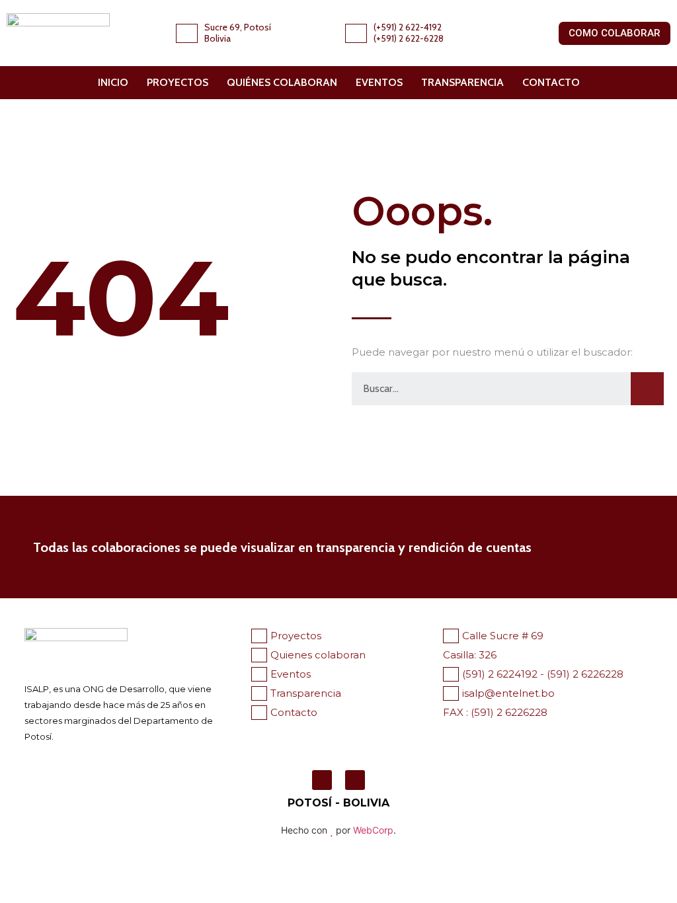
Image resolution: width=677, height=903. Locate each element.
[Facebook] (322, 780)
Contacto (551, 82)
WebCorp (373, 830)
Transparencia (462, 82)
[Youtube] (355, 780)
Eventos (379, 82)
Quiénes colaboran (282, 82)
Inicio (113, 82)
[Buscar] (647, 388)
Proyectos (177, 82)
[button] (614, 33)
